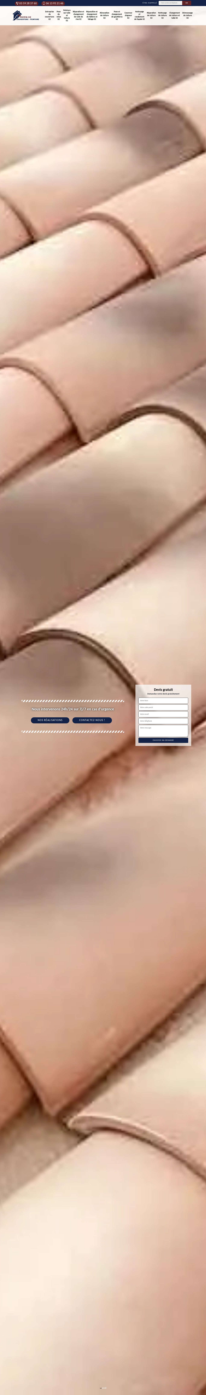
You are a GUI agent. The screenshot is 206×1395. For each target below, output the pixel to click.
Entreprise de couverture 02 (49, 15)
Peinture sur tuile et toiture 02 (67, 15)
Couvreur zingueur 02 (128, 15)
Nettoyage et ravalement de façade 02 (139, 15)
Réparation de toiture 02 (151, 15)
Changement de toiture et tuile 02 (174, 15)
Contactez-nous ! (92, 720)
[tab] (103, 697)
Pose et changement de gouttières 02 (116, 15)
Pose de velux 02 (59, 15)
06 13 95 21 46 (54, 3)
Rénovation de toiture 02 (104, 15)
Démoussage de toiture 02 (187, 15)
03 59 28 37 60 (28, 3)
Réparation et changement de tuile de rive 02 (78, 15)
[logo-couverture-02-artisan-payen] (26, 15)
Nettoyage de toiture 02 (162, 15)
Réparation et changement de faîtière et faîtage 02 (92, 15)
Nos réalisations (50, 720)
